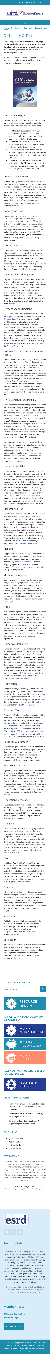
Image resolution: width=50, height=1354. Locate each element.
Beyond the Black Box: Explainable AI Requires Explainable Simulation (23, 1122)
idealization (16, 415)
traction (24, 876)
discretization (30, 415)
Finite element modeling (32, 673)
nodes (6, 786)
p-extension (36, 187)
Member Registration (15, 1314)
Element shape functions (14, 319)
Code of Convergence (17, 189)
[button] (43, 989)
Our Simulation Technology (22, 28)
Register (29, 2)
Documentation (14, 1142)
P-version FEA (15, 224)
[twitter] (20, 1232)
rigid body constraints (13, 636)
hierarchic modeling (28, 755)
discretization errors (23, 561)
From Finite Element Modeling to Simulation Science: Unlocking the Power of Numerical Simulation (26, 1106)
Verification (16, 266)
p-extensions (40, 699)
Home (6, 28)
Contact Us (40, 2)
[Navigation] (25, 22)
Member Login (11, 1318)
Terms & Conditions (12, 1345)
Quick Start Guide (15, 1138)
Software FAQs (14, 1145)
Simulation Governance (27, 543)
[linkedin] (7, 1232)
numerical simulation (22, 678)
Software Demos (15, 1148)
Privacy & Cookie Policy (28, 1345)
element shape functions (35, 263)
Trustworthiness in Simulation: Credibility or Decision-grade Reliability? (26, 1115)
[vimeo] (13, 1232)
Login (21, 2)
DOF (30, 253)
